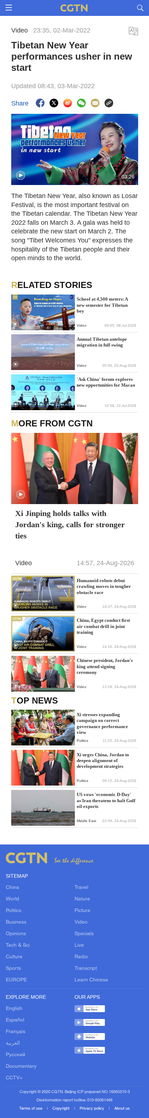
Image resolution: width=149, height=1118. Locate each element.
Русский (15, 1055)
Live (79, 945)
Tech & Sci (18, 945)
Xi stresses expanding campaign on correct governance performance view (102, 723)
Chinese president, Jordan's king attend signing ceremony (105, 666)
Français (15, 1031)
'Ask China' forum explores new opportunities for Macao (106, 382)
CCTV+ (14, 1078)
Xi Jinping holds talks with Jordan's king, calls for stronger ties (70, 524)
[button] (21, 176)
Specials (84, 934)
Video (81, 922)
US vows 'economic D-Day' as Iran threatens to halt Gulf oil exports (106, 800)
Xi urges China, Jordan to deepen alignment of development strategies (103, 760)
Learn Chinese (91, 980)
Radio (81, 957)
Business (16, 922)
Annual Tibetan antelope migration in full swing (102, 342)
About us (122, 1108)
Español (15, 1020)
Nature (82, 899)
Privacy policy (92, 1108)
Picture (82, 910)
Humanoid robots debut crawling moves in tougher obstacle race (104, 586)
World (12, 899)
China (12, 887)
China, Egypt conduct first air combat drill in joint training (103, 626)
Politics (13, 910)
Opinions (16, 934)
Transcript (85, 968)
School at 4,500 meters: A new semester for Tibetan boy (102, 305)
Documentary (21, 1066)
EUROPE (16, 980)
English (14, 1008)
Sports (13, 968)
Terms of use (31, 1108)
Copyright (61, 1108)
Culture (14, 957)
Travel (81, 887)
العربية (13, 1043)
